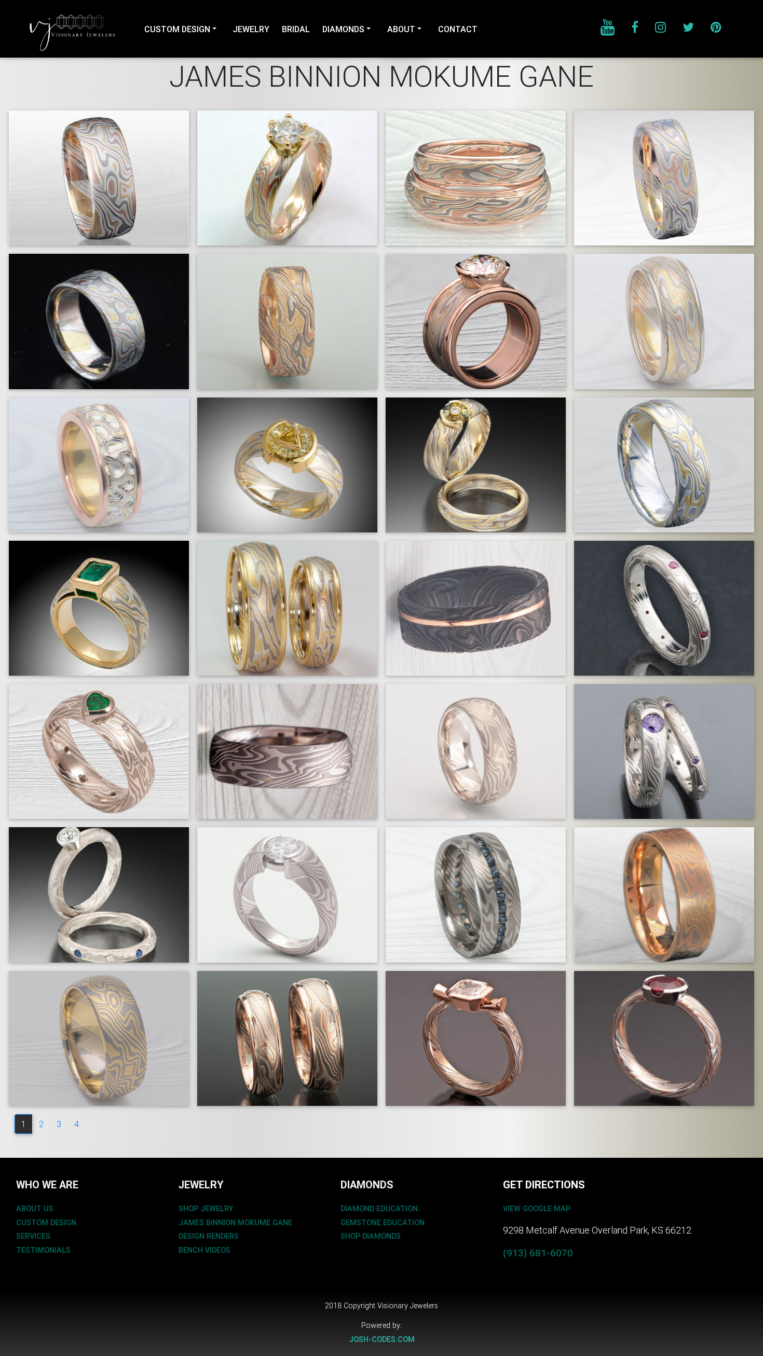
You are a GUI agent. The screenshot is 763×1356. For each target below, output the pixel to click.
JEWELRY (251, 29)
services (33, 1236)
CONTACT (458, 29)
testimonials (43, 1250)
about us (34, 1208)
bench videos (204, 1250)
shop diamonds (370, 1236)
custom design (46, 1222)
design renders (209, 1236)
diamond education (379, 1208)
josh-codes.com (382, 1339)
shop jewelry (206, 1208)
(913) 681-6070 (538, 1253)
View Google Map (536, 1208)
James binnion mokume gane (235, 1222)
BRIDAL (296, 29)
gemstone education (382, 1222)
